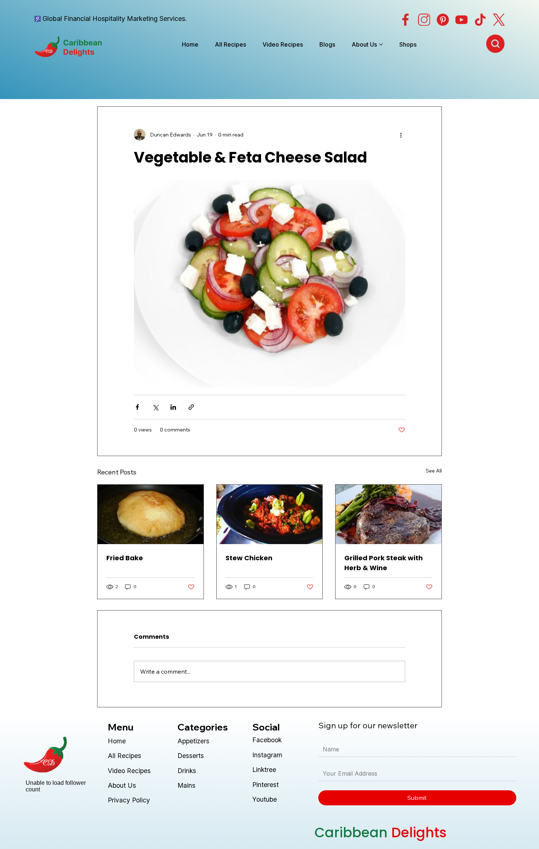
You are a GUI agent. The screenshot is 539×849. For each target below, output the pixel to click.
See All (434, 470)
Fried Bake (124, 557)
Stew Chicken (248, 557)
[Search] (495, 43)
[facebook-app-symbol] (405, 20)
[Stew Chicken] (270, 514)
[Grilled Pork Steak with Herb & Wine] (388, 514)
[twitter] (499, 20)
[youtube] (461, 20)
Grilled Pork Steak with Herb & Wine (383, 562)
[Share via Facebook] (137, 407)
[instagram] (424, 20)
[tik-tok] (480, 20)
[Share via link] (191, 407)
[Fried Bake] (150, 514)
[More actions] (400, 134)
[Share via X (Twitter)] (155, 407)
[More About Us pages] (381, 44)
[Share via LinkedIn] (173, 407)
